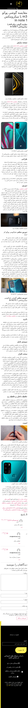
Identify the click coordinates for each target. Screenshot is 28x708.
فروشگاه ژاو (18, 505)
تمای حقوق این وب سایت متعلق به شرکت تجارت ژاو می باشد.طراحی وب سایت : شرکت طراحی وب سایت (14, 684)
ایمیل (25, 599)
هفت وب (8, 685)
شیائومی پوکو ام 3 (11, 316)
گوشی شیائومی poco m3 (20, 46)
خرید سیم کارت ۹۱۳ (14, 520)
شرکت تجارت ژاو (22, 499)
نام (26, 593)
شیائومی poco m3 (12, 101)
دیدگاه (25, 573)
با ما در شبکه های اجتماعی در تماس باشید (13, 657)
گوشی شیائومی (23, 189)
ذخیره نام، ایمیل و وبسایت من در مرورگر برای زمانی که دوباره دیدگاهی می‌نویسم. (15, 614)
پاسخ (22, 527)
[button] (11, 3)
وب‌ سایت (24, 606)
